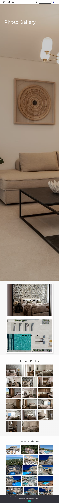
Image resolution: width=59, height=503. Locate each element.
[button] (36, 2)
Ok (30, 500)
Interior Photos (29, 300)
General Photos (29, 335)
